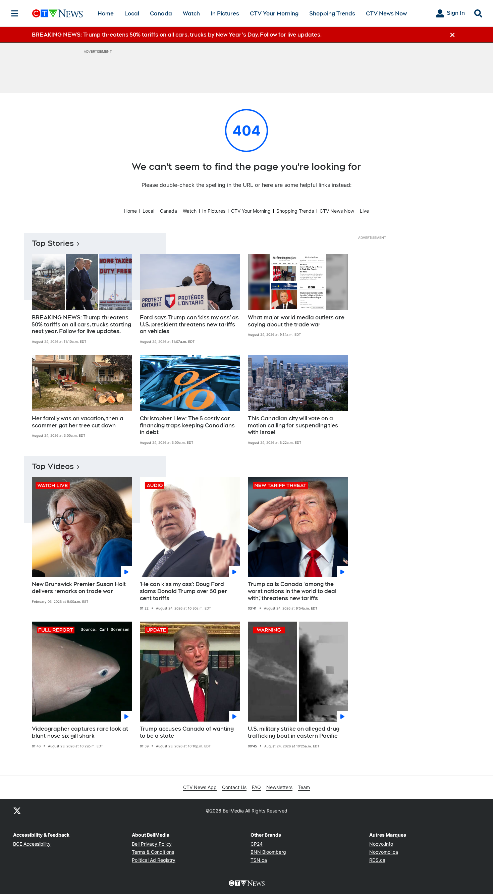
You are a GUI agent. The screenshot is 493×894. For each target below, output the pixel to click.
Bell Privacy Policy (152, 844)
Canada (161, 13)
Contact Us (234, 787)
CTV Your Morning (274, 13)
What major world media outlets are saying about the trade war (296, 321)
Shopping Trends (332, 13)
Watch (191, 13)
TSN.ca (259, 860)
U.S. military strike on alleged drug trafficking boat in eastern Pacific (293, 732)
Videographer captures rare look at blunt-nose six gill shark (80, 732)
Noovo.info (381, 844)
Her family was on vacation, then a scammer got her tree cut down (77, 422)
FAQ (256, 787)
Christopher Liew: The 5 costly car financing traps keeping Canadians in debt (187, 425)
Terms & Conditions (153, 852)
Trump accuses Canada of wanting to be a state (187, 732)
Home (106, 13)
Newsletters (279, 787)
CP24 (257, 844)
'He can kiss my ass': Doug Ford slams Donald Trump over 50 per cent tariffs (183, 591)
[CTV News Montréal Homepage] (57, 13)
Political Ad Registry (153, 860)
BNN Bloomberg (268, 852)
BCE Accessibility (32, 844)
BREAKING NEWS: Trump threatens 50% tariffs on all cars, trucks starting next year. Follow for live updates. (81, 324)
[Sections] (14, 13)
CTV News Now (386, 13)
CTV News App (200, 787)
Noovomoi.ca (383, 852)
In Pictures (225, 13)
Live (364, 211)
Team (304, 787)
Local (131, 13)
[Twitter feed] (17, 811)
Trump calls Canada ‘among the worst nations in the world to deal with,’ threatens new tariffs (292, 591)
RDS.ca (377, 860)
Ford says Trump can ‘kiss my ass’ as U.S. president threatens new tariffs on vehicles (189, 324)
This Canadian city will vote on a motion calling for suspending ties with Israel (293, 425)
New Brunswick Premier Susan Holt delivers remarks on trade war (79, 587)
